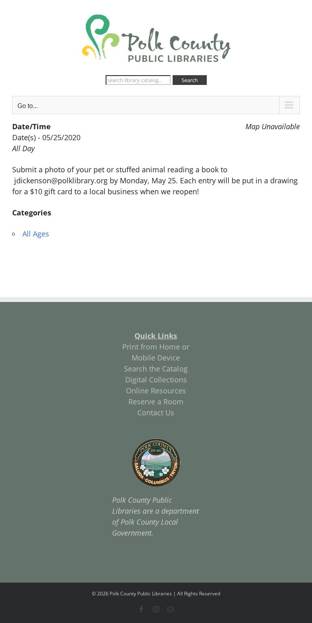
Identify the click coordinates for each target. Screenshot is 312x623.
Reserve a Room (156, 401)
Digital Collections (156, 379)
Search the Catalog (156, 368)
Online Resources (156, 390)
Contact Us (155, 412)
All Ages (35, 234)
